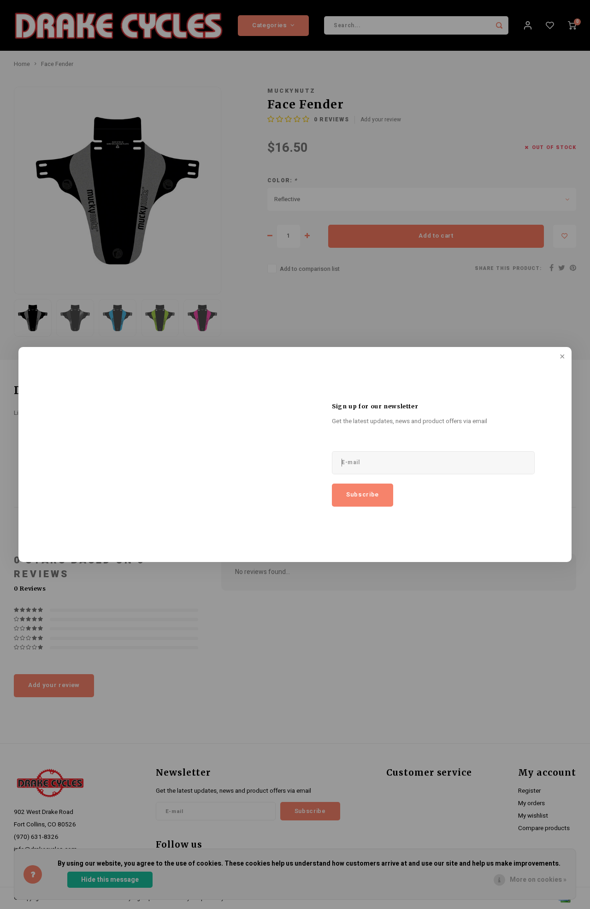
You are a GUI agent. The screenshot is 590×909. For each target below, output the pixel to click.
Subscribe (362, 494)
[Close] (561, 357)
